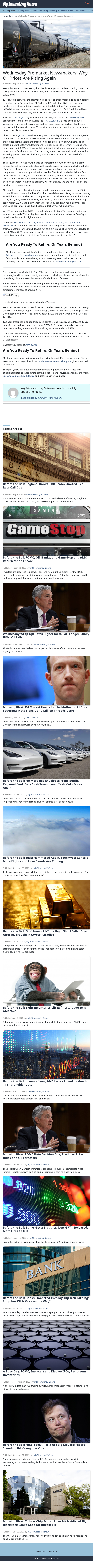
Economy (20, 10)
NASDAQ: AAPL (52, 120)
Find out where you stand (69, 261)
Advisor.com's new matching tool (55, 361)
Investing (13, 16)
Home (5, 16)
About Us (53, 1551)
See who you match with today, (18, 375)
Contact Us (40, 1551)
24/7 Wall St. (31, 344)
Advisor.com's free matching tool (22, 255)
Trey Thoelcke (32, 717)
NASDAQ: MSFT (77, 117)
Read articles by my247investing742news (41, 397)
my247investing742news (38, 83)
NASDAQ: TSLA (20, 117)
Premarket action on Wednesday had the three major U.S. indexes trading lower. (43, 1241)
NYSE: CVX (24, 135)
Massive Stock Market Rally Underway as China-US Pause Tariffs (52, 10)
